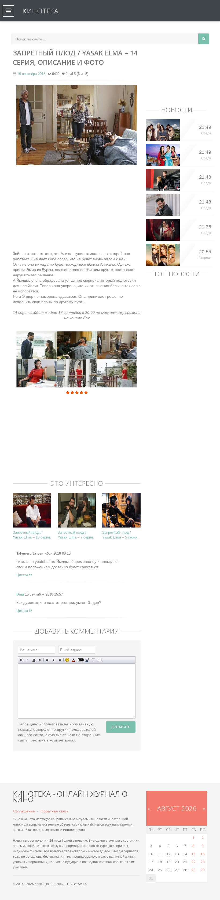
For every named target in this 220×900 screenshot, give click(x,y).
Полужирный (21, 660)
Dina (20, 594)
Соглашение (24, 811)
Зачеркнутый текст (40, 660)
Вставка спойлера (99, 660)
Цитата (22, 575)
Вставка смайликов (67, 660)
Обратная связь (54, 811)
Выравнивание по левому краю (47, 660)
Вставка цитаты (87, 660)
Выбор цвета (73, 660)
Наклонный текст (27, 660)
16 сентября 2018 (31, 74)
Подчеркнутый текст (34, 660)
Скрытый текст (81, 660)
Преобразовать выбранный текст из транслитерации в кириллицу (93, 660)
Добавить (120, 726)
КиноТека (40, 10)
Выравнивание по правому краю (60, 660)
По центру (53, 660)
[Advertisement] (77, 208)
